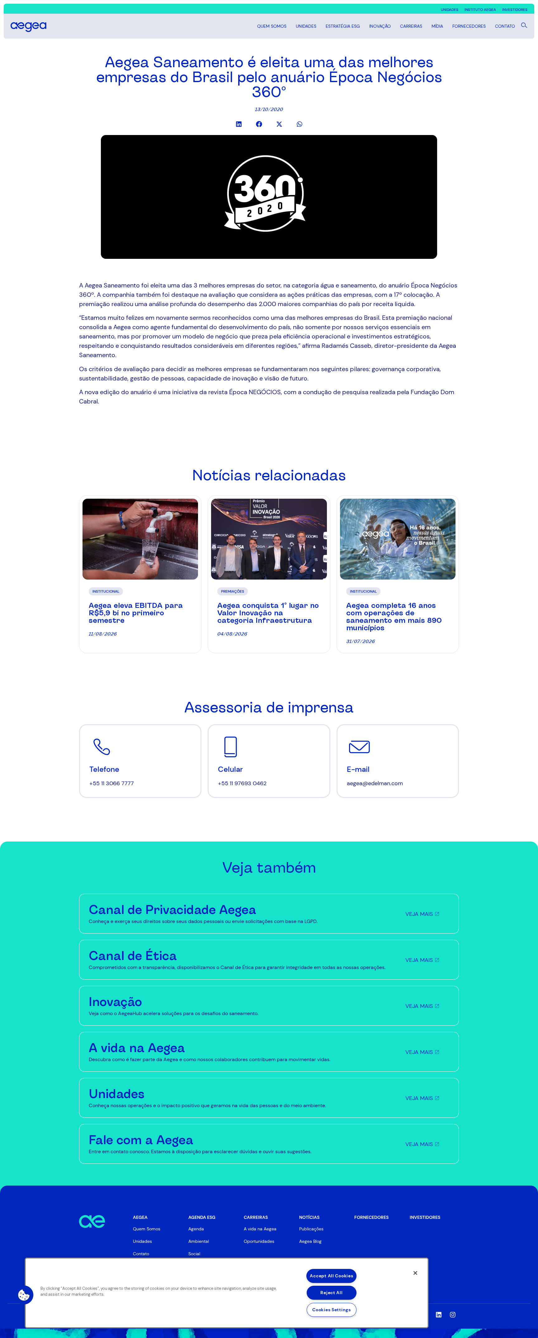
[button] (239, 124)
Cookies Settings (331, 1309)
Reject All (331, 1292)
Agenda (196, 1229)
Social (194, 1253)
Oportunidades (259, 1241)
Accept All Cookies (331, 1276)
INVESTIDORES (425, 1217)
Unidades (306, 26)
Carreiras (411, 26)
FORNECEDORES (371, 1217)
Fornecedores (469, 26)
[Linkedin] (438, 1314)
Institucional (105, 591)
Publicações (311, 1229)
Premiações (232, 591)
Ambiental (198, 1241)
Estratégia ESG (343, 26)
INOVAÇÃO (380, 26)
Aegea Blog (310, 1241)
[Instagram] (452, 1314)
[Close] (415, 1273)
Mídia (437, 26)
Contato (505, 26)
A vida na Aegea (260, 1229)
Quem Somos (271, 26)
